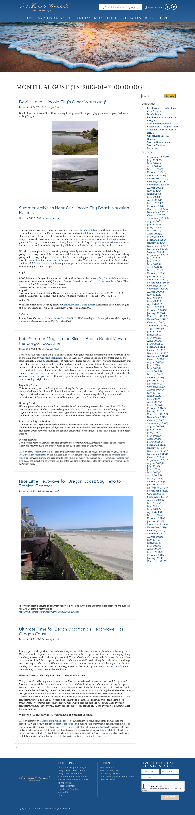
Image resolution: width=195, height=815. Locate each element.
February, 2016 (156, 445)
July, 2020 (154, 294)
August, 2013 (155, 536)
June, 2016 (154, 432)
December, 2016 (157, 414)
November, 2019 (157, 319)
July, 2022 (154, 224)
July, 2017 (153, 392)
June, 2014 (154, 506)
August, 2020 (155, 291)
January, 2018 (155, 380)
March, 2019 (155, 343)
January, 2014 (155, 521)
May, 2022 (154, 230)
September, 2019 (157, 325)
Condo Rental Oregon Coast (162, 126)
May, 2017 (153, 399)
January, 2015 (155, 484)
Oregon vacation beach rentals (32, 455)
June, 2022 (154, 227)
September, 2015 (157, 460)
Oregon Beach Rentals (159, 142)
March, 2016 (155, 442)
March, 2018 (155, 374)
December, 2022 (157, 209)
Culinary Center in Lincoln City (80, 293)
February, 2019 (156, 346)
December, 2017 (157, 383)
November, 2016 (157, 417)
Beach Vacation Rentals (159, 123)
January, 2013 (155, 558)
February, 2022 (156, 239)
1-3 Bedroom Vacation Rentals (73, 777)
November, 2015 (157, 454)
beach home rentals (120, 427)
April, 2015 (154, 475)
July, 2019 (154, 331)
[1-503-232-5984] (146, 10)
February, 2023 (156, 206)
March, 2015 (155, 478)
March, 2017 (155, 405)
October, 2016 (156, 420)
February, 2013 (156, 555)
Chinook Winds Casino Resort (78, 304)
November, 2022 (157, 212)
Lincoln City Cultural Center (105, 278)
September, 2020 (158, 288)
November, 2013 (157, 527)
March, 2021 (155, 270)
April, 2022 (154, 233)
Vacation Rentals (51, 18)
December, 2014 (157, 487)
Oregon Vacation (156, 145)
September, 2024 (158, 157)
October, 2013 (156, 530)
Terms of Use (64, 783)
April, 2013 (154, 549)
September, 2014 (157, 497)
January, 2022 (156, 242)
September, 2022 (158, 218)
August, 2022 (155, 221)
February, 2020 (157, 310)
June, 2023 (154, 193)
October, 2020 (156, 285)
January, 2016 (156, 448)
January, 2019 (156, 350)
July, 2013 (153, 539)
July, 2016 (154, 429)
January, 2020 (156, 313)
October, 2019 (156, 322)
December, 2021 (157, 246)
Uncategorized (52, 107)
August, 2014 (155, 500)
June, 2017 (154, 395)
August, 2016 (155, 426)
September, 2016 (157, 423)
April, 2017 (154, 402)
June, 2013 (154, 542)
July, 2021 (153, 258)
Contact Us (132, 18)
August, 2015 (155, 463)
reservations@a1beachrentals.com (117, 777)
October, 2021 (156, 252)
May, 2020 (154, 301)
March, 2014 (155, 515)
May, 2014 (154, 509)
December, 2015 (157, 451)
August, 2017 (155, 389)
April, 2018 (154, 371)
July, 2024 (154, 160)
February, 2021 (156, 273)
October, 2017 (156, 386)
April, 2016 (154, 438)
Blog (149, 18)
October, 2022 (156, 215)
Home (30, 18)
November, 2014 (157, 490)
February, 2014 (156, 518)
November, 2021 (157, 249)
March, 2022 (155, 236)
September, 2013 (157, 533)
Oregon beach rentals (52, 357)
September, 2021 (157, 255)
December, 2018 (157, 353)
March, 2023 (155, 203)
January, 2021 (155, 276)
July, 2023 (154, 190)
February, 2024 (156, 172)
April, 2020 (154, 304)
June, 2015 (154, 469)
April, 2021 (154, 267)
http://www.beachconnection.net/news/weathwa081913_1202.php (49, 612)
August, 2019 (155, 328)
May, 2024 (154, 163)
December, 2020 (157, 279)
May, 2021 (154, 264)
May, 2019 (154, 337)
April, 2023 (154, 200)
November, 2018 (157, 356)
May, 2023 (154, 197)
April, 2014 (154, 512)
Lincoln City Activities (86, 18)
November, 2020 (158, 282)
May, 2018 (154, 368)
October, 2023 (156, 181)
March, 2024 (155, 169)
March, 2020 (155, 307)
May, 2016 (154, 435)
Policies (113, 18)
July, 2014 (154, 503)
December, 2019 (157, 316)
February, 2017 (156, 408)
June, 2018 (154, 365)
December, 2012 (157, 561)
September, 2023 (158, 184)
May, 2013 (154, 546)
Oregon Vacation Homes (70, 774)
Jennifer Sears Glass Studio (59, 318)
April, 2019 (154, 340)
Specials (163, 18)
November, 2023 (157, 178)
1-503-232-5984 (107, 780)
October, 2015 (156, 457)
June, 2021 (154, 261)
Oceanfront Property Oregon (72, 768)
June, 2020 (154, 298)
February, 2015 (156, 481)
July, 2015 (153, 466)
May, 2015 (154, 472)
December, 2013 (157, 524)
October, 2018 (156, 359)
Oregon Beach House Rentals (72, 771)
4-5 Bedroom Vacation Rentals (73, 780)
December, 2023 (157, 175)
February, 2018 (156, 377)
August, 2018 (155, 362)
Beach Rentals (155, 114)
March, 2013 (155, 552)
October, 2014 (156, 494)
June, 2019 (154, 334)
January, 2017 (155, 411)
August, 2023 (155, 187)
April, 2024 (155, 166)
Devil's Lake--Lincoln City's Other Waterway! (62, 102)
